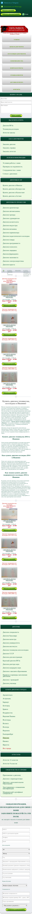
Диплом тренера (9, 215)
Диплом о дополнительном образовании (13, 783)
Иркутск (6, 745)
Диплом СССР (8, 653)
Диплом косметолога (11, 222)
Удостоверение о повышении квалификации (14, 787)
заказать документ (8, 10)
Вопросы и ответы (16, 68)
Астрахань (7, 698)
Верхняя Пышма (9, 716)
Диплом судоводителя (11, 218)
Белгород (6, 706)
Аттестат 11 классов (10, 760)
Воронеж (6, 731)
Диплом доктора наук (11, 664)
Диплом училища (9, 683)
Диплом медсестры (10, 225)
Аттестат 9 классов (10, 763)
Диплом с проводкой (10, 680)
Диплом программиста (11, 243)
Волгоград (7, 720)
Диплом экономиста (10, 257)
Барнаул (6, 702)
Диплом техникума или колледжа (15, 650)
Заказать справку (9, 148)
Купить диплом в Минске (12, 185)
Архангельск (7, 695)
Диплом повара (8, 240)
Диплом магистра (9, 639)
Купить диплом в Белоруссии (14, 189)
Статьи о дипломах (10, 174)
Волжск (6, 723)
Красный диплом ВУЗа (11, 661)
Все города (7, 748)
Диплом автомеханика (11, 211)
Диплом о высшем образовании (15, 671)
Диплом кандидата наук (12, 668)
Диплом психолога (10, 247)
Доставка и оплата (16, 82)
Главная (16, 39)
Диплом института (10, 646)
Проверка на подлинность (12, 167)
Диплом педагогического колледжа (16, 236)
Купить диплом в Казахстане (14, 192)
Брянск (5, 709)
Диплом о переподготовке (13, 779)
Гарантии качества (16, 61)
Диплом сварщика (10, 250)
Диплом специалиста (11, 632)
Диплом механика (10, 229)
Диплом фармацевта (10, 254)
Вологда (6, 727)
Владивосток (8, 713)
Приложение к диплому (12, 775)
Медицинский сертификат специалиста (13, 792)
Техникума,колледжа (11, 129)
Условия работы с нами (11, 163)
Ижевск (6, 741)
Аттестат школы (9, 133)
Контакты (16, 89)
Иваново (18, 270)
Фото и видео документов (17, 54)
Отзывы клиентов (16, 75)
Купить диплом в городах (10, 272)
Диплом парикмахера (11, 233)
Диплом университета (11, 643)
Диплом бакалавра (10, 636)
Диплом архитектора (11, 208)
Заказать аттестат (9, 151)
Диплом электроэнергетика (13, 261)
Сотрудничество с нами (12, 170)
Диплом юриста (9, 265)
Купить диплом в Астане (12, 196)
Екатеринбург (8, 734)
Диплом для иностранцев (12, 657)
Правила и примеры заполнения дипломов (15, 675)
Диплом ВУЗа (8, 125)
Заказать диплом (9, 144)
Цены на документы (17, 46)
